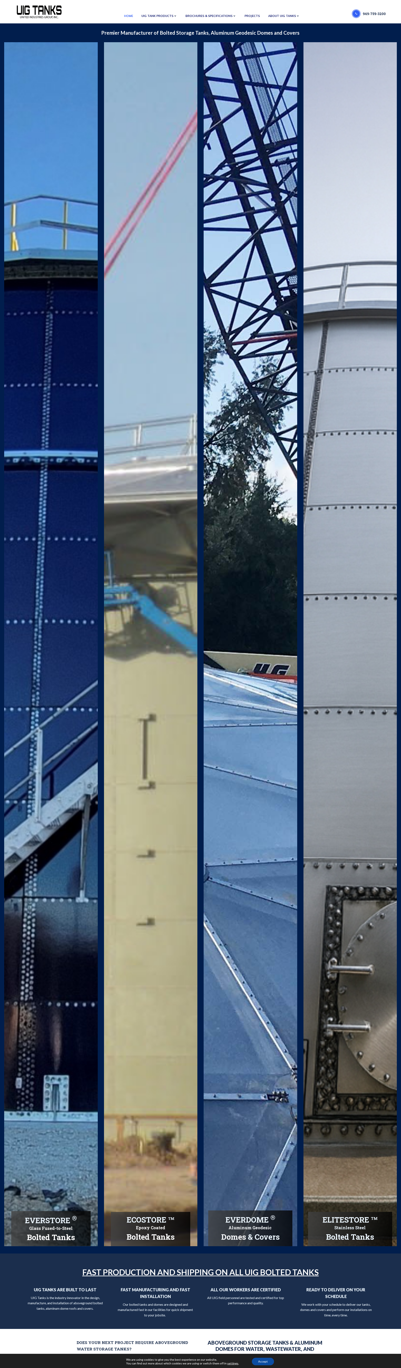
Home (128, 16)
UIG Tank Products (157, 16)
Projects (252, 16)
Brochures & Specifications (208, 16)
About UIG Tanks (282, 16)
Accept (263, 1361)
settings (232, 1363)
